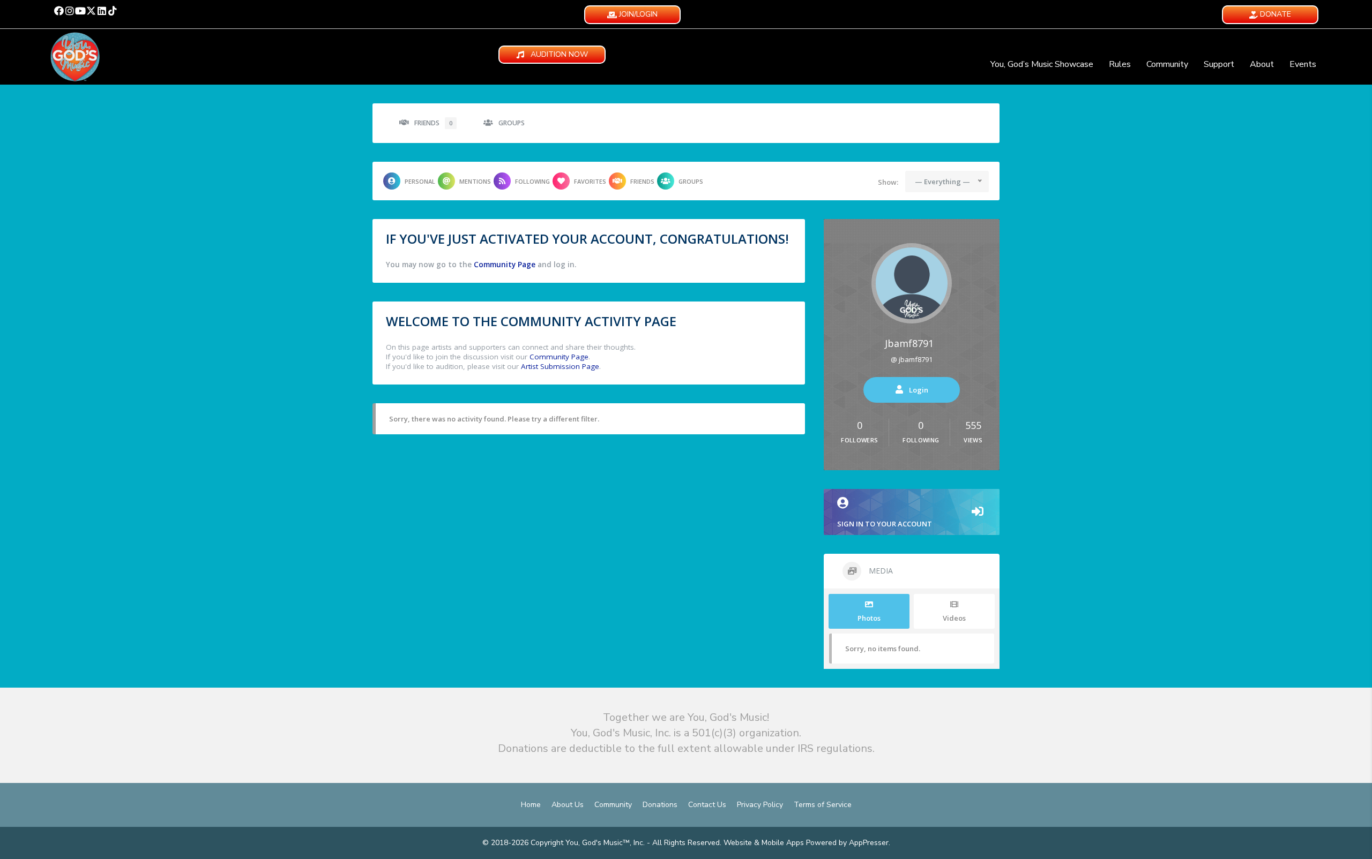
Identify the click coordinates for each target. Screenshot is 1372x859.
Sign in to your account (884, 524)
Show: (888, 182)
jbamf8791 (909, 343)
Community (1167, 64)
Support (1219, 64)
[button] (59, 10)
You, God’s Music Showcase (1041, 64)
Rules (1120, 64)
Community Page (504, 264)
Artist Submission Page (560, 366)
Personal (420, 181)
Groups (511, 122)
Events (1302, 64)
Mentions (475, 181)
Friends (433, 122)
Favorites (590, 181)
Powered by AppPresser (847, 843)
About (1262, 64)
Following (532, 181)
